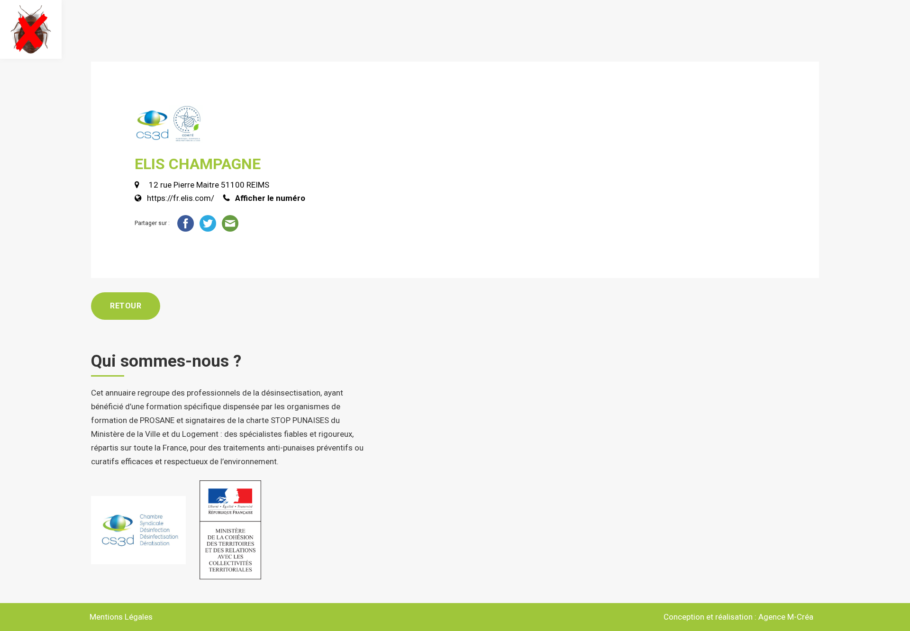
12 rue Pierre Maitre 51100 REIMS (208, 184)
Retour (125, 305)
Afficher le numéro (270, 198)
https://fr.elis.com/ (180, 198)
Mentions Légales (121, 617)
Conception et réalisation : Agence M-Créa (738, 617)
